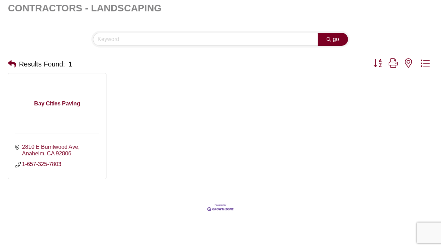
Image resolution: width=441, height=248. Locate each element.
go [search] (336, 39)
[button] (12, 64)
